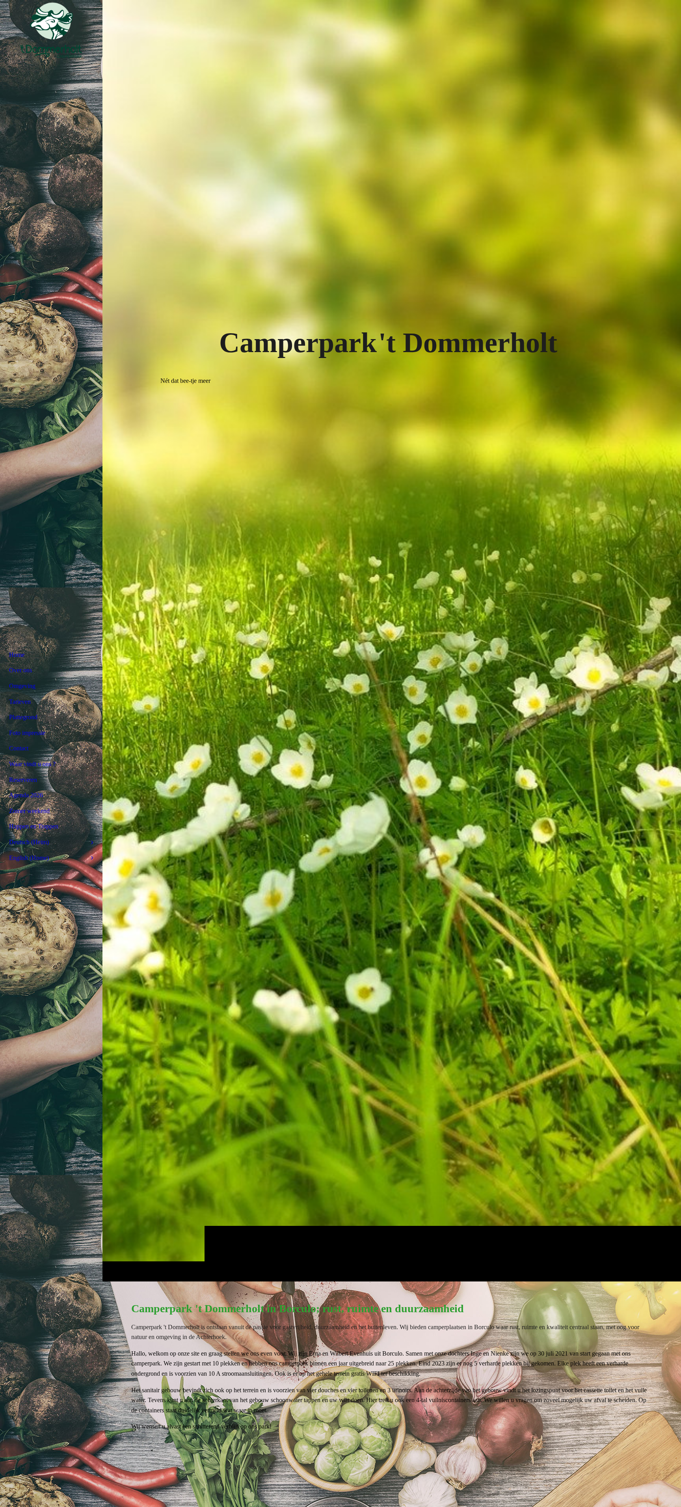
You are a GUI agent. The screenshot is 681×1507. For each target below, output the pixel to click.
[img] (391, 640)
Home (16, 654)
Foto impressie (27, 732)
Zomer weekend (29, 811)
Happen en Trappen (33, 826)
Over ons (20, 670)
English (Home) (29, 857)
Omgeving (22, 686)
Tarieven (20, 701)
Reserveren (23, 779)
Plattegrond (23, 717)
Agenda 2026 (26, 795)
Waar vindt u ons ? (32, 764)
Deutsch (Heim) (29, 842)
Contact (18, 748)
